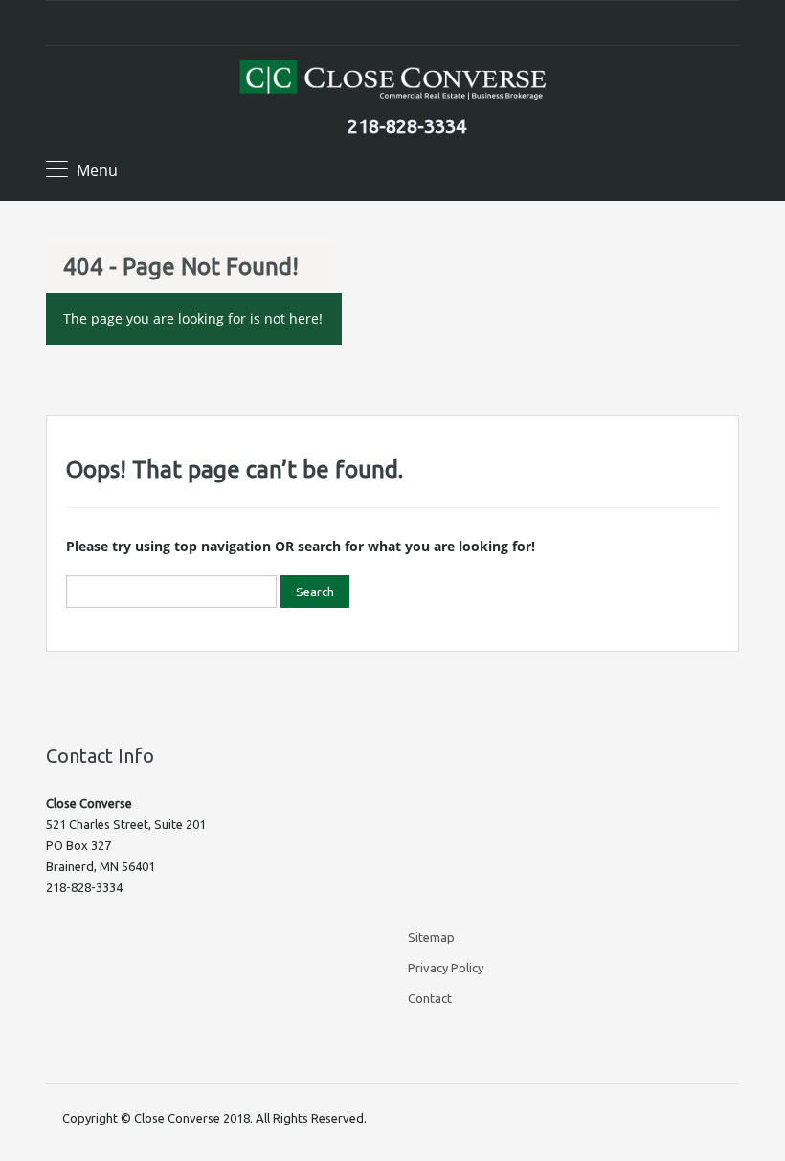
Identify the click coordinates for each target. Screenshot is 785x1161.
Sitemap (431, 937)
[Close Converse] (392, 82)
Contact (430, 998)
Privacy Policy (445, 967)
